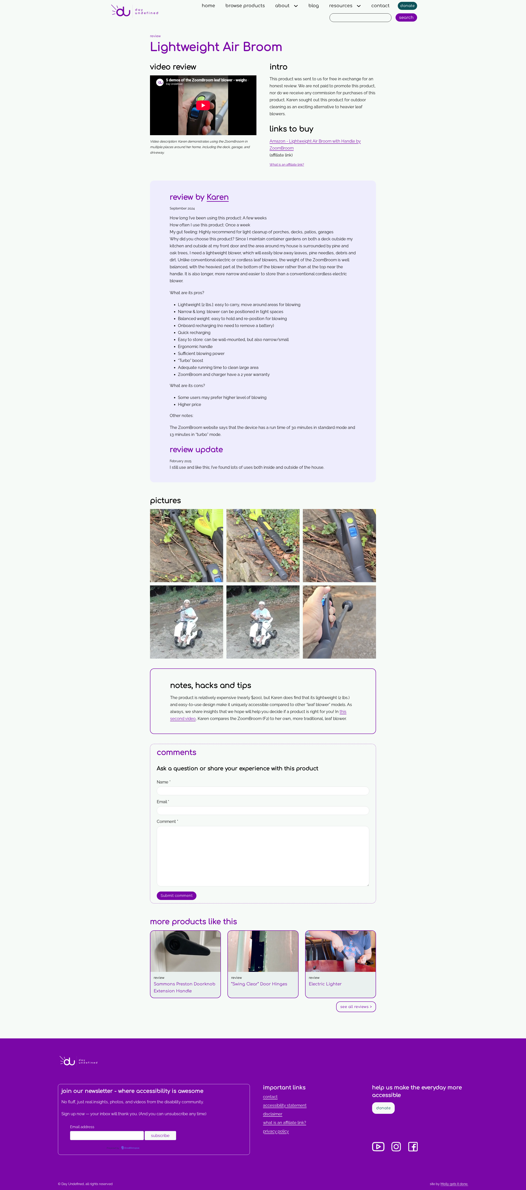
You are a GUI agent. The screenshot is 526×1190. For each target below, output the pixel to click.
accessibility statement (285, 1105)
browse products (245, 5)
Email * (163, 801)
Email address (82, 1127)
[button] (323, 165)
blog (313, 5)
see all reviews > (356, 1007)
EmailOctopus (132, 1148)
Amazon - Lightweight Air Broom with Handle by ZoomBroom (315, 145)
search (406, 17)
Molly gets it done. (454, 1184)
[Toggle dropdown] (296, 6)
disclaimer (272, 1114)
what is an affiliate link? (284, 1122)
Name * (164, 782)
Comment (167, 821)
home (208, 5)
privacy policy (276, 1131)
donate (407, 6)
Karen (218, 197)
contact (380, 5)
